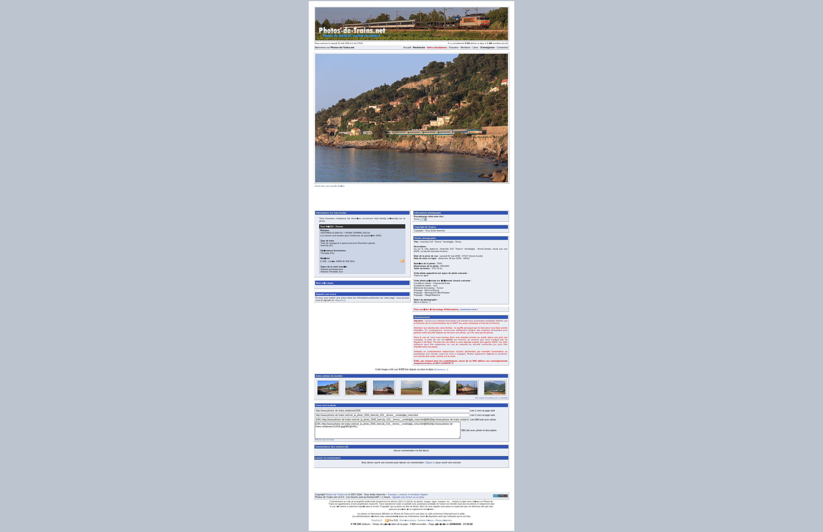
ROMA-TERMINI (354, 233)
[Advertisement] (411, 198)
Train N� (326, 226)
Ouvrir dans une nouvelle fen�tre (330, 186)
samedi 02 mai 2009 (450, 256)
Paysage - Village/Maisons (427, 295)
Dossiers (453, 47)
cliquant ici (340, 300)
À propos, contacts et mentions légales (408, 494)
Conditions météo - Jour (425, 285)
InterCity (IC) (326, 245)
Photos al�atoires (444, 520)
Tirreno (339, 226)
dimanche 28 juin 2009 (450, 258)
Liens (475, 47)
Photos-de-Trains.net (337, 494)
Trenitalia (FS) (327, 253)
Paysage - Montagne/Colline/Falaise (432, 292)
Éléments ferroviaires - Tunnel (428, 288)
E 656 (323, 261)
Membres (465, 47)
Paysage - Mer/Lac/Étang (426, 290)
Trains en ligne (421, 275)
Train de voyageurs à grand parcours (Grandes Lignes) (347, 243)
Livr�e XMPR (335, 261)
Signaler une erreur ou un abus (408, 497)
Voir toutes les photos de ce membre (491, 398)
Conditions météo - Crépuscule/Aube (432, 283)
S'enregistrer (487, 47)
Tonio (416, 219)
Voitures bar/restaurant (331, 269)
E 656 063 (348, 261)
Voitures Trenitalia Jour (331, 271)
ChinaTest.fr (376, 520)
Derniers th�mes (426, 520)
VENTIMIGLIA (327, 233)
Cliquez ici (430, 462)
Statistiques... (441, 369)
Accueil (407, 47)
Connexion (502, 47)
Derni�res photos (408, 520)
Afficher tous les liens (324, 440)
